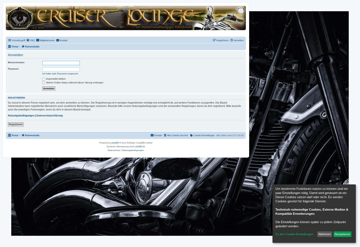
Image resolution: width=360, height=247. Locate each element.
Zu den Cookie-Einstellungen (294, 234)
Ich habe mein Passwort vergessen (60, 73)
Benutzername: (16, 62)
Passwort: (13, 69)
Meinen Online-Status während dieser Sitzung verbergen (74, 82)
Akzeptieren (342, 234)
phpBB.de (140, 146)
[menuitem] (30, 40)
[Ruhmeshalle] (126, 18)
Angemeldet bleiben (56, 79)
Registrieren (16, 124)
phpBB (114, 143)
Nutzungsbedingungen (21, 115)
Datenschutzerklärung (49, 115)
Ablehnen (324, 234)
